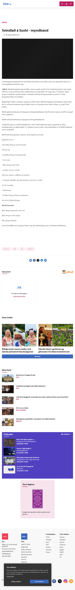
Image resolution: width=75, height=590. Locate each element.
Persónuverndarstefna (9, 549)
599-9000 (8, 556)
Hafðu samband (26, 549)
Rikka (15, 249)
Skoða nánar (10, 576)
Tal (60, 557)
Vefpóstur (24, 562)
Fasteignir (63, 540)
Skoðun (48, 547)
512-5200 (27, 544)
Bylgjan (62, 550)
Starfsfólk (24, 557)
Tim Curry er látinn (22, 408)
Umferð (23, 559)
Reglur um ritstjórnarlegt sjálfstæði (9, 545)
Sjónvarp (48, 550)
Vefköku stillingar (16, 581)
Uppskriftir (30, 249)
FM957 (62, 552)
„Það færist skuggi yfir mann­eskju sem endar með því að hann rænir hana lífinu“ (42, 397)
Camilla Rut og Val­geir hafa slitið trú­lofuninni (30, 386)
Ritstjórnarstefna (26, 552)
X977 (61, 555)
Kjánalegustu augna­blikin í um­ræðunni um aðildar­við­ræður (35, 419)
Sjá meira (37, 356)
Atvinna (62, 542)
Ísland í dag (6, 249)
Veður (61, 547)
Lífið (47, 545)
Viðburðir (63, 545)
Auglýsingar (24, 547)
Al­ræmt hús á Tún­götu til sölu (25, 375)
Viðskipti (48, 540)
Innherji (62, 537)
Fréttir (48, 537)
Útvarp (48, 552)
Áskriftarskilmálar (26, 554)
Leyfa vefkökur (39, 581)
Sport (47, 542)
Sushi (22, 249)
